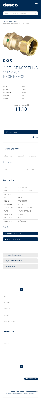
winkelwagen (13, 132)
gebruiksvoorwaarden (31, 391)
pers (18, 391)
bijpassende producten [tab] (14, 261)
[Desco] (12, 4)
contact (13, 391)
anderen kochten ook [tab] (13, 255)
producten (12, 21)
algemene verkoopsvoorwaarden (14, 393)
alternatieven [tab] (10, 266)
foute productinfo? (32, 378)
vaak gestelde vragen (29, 393)
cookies (22, 391)
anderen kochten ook (13, 239)
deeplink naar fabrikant (14, 233)
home (4, 21)
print (36, 137)
